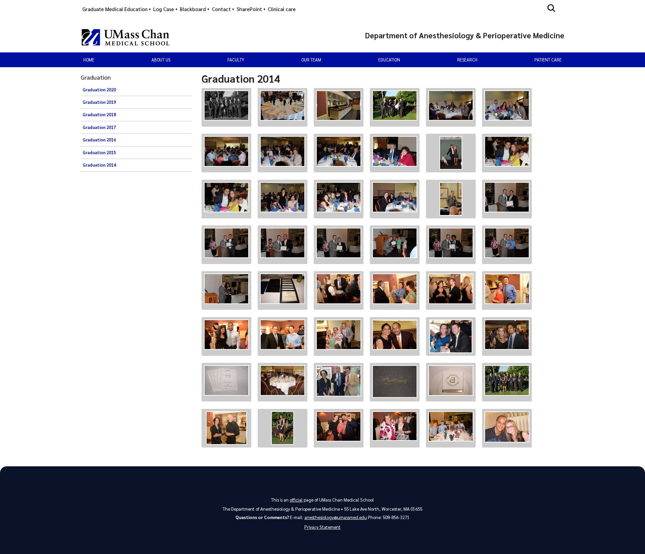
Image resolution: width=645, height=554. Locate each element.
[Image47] (450, 426)
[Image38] (282, 380)
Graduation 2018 (99, 114)
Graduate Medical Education (114, 9)
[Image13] (226, 197)
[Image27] (338, 288)
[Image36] (506, 334)
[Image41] (450, 380)
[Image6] (506, 105)
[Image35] (450, 336)
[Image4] (394, 105)
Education (389, 59)
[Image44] (282, 428)
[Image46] (394, 426)
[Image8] (282, 151)
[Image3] (338, 105)
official (296, 500)
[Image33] (338, 334)
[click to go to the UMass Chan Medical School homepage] (125, 37)
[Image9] (338, 151)
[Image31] (226, 334)
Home (88, 59)
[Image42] (506, 380)
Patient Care (548, 59)
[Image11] (450, 153)
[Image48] (506, 426)
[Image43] (226, 428)
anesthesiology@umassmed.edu (335, 517)
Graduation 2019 (99, 102)
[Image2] (282, 105)
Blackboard (193, 9)
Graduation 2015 (99, 152)
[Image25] (226, 288)
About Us (161, 59)
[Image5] (450, 105)
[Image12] (506, 151)
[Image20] (282, 243)
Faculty (235, 59)
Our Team (311, 59)
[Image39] (338, 380)
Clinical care (282, 9)
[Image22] (394, 243)
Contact (221, 9)
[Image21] (338, 243)
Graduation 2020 (99, 89)
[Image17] (450, 199)
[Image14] (282, 197)
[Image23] (450, 243)
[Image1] (226, 105)
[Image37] (226, 380)
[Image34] (394, 334)
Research (467, 59)
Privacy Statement (322, 527)
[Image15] (338, 197)
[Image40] (394, 381)
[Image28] (394, 288)
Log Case (163, 9)
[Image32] (282, 334)
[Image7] (226, 151)
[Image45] (338, 426)
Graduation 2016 (99, 139)
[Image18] (506, 197)
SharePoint (249, 9)
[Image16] (394, 197)
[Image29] (450, 288)
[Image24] (506, 243)
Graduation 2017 (99, 127)
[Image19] (226, 243)
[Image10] (394, 151)
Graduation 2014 (99, 165)
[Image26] (282, 288)
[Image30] (506, 288)
